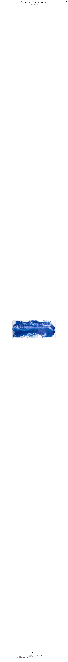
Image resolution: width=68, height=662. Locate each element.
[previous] (10, 328)
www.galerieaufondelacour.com (22, 657)
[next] (58, 328)
